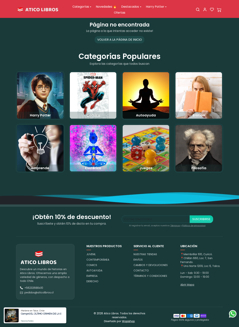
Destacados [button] (130, 6)
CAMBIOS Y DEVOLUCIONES (151, 265)
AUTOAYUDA (94, 270)
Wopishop (128, 321)
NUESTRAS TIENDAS (145, 254)
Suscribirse (201, 219)
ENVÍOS (138, 260)
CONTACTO (141, 270)
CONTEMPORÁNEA (97, 260)
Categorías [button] (80, 6)
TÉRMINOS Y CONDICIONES (150, 276)
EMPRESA (91, 276)
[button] (197, 9)
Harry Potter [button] (155, 6)
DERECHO (92, 281)
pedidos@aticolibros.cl (39, 292)
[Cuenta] (204, 9)
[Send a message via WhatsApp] (232, 313)
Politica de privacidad (193, 225)
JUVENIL (91, 254)
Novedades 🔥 (106, 6)
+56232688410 (33, 288)
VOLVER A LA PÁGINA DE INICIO (119, 39)
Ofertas (119, 12)
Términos (175, 225)
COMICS (91, 265)
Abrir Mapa (187, 285)
